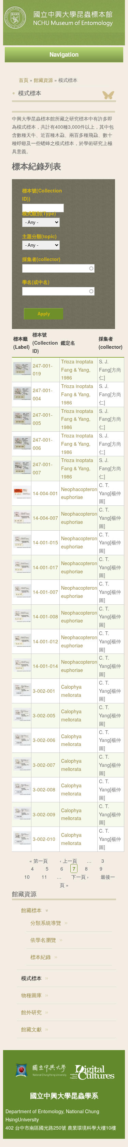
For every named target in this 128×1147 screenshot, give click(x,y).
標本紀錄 (40, 956)
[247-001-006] (22, 447)
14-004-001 (45, 493)
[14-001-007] (22, 595)
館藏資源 (43, 79)
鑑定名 (68, 342)
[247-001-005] (22, 422)
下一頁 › (80, 876)
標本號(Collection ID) (45, 342)
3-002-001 (44, 690)
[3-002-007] (22, 768)
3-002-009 (44, 814)
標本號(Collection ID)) (42, 194)
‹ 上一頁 (68, 860)
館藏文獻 (31, 1029)
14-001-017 (45, 567)
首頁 (23, 79)
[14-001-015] (22, 546)
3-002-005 (44, 715)
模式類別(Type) (39, 213)
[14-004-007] (22, 521)
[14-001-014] (22, 669)
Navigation (64, 54)
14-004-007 (45, 517)
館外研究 (31, 1012)
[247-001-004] (22, 398)
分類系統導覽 (45, 922)
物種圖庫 (31, 995)
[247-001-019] (22, 373)
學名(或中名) (35, 281)
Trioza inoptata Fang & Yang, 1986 (77, 369)
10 (27, 876)
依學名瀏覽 (43, 939)
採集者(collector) (41, 259)
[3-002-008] (22, 793)
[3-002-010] (22, 842)
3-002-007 (44, 764)
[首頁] (59, 28)
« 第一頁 (38, 860)
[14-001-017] (22, 571)
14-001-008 (45, 616)
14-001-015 (45, 542)
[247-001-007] (22, 472)
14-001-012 (45, 641)
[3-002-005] (22, 719)
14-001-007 (45, 591)
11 (44, 876)
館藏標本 (31, 910)
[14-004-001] (22, 496)
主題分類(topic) (39, 236)
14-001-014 (45, 665)
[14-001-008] (22, 620)
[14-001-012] (22, 645)
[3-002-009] (22, 817)
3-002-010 (44, 838)
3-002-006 (44, 739)
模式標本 (31, 977)
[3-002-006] (22, 743)
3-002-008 (44, 789)
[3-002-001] (22, 694)
